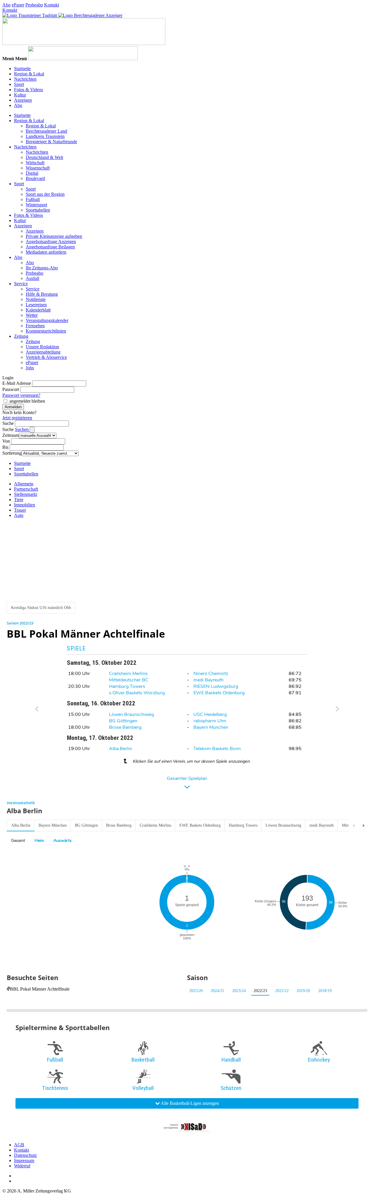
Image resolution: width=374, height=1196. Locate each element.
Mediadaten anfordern (46, 252)
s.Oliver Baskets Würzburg (137, 693)
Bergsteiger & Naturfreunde (51, 141)
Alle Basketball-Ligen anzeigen (189, 1103)
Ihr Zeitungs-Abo (42, 267)
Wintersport (36, 204)
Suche (8, 423)
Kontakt (51, 4)
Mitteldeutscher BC (128, 680)
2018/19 (325, 991)
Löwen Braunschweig (131, 714)
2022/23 (260, 991)
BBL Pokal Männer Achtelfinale (40, 988)
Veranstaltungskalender (47, 320)
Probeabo (34, 4)
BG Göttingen (123, 721)
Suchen (22, 429)
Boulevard (35, 178)
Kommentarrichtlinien (46, 330)
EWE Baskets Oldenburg (219, 693)
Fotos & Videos (28, 89)
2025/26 (196, 991)
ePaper (18, 4)
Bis (5, 447)
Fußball (33, 199)
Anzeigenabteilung (43, 351)
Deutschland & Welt (44, 157)
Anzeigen (23, 100)
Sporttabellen (38, 209)
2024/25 (217, 991)
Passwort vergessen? (21, 395)
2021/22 (282, 991)
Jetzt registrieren (17, 417)
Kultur (20, 94)
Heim (39, 840)
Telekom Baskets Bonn (217, 748)
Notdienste (36, 299)
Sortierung (12, 453)
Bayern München (210, 727)
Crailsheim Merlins (128, 673)
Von (6, 441)
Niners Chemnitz (210, 673)
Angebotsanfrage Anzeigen (51, 241)
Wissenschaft (38, 167)
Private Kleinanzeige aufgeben (54, 236)
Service (21, 283)
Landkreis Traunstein (45, 136)
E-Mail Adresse (16, 383)
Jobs (30, 367)
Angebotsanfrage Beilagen (50, 246)
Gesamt (18, 840)
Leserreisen (36, 304)
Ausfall (32, 278)
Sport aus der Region (45, 194)
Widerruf (22, 1165)
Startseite (22, 68)
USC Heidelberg (210, 714)
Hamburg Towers (127, 686)
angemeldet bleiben (27, 401)
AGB (19, 1144)
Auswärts (62, 840)
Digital (32, 173)
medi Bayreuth (208, 680)
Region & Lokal (29, 73)
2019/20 (303, 991)
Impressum (24, 1160)
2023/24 (239, 991)
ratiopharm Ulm (209, 721)
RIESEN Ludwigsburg (215, 686)
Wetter (32, 315)
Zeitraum (10, 435)
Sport (19, 84)
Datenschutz (25, 1155)
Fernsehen (35, 325)
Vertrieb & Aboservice (46, 357)
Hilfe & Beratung (42, 294)
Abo (6, 4)
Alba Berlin (120, 748)
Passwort (10, 389)
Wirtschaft (35, 162)
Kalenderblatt (38, 309)
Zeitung (21, 336)
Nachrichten (25, 79)
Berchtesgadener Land (46, 131)
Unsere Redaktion (42, 346)
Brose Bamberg (125, 727)
